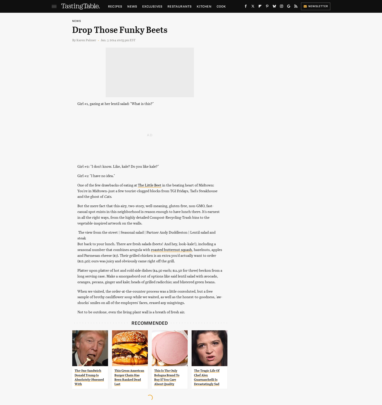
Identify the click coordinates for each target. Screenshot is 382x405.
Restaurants (180, 6)
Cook (221, 6)
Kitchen (204, 6)
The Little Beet (149, 184)
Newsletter (318, 6)
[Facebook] (246, 7)
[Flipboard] (260, 7)
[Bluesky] (274, 7)
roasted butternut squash (171, 249)
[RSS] (296, 7)
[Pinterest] (267, 7)
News (132, 6)
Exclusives (152, 6)
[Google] (289, 7)
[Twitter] (253, 7)
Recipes (115, 6)
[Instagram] (282, 7)
